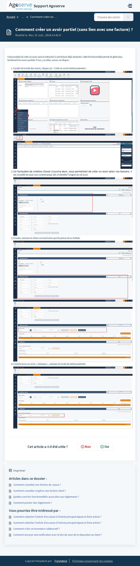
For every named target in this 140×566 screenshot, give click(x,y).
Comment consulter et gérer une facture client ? (39, 490)
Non (88, 446)
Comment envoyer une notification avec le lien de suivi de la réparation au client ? (57, 534)
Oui (106, 446)
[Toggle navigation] (129, 6)
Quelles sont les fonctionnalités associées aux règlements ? (46, 496)
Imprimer (19, 470)
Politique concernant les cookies (92, 561)
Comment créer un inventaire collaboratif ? (36, 528)
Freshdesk (61, 561)
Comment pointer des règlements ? (32, 502)
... (23, 17)
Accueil (11, 17)
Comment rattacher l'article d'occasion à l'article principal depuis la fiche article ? (57, 516)
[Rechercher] (128, 17)
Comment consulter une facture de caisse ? (37, 484)
